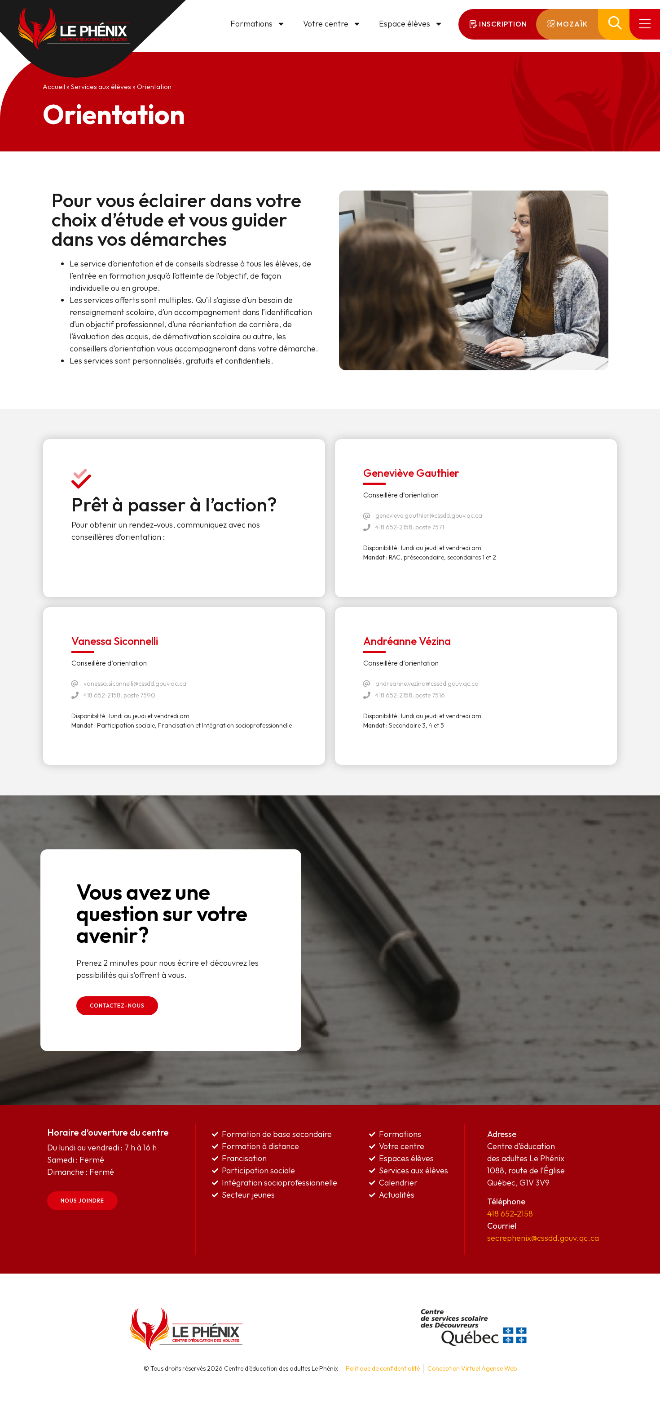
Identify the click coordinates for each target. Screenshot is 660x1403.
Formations (251, 23)
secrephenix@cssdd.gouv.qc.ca (543, 1238)
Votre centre (325, 23)
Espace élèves (404, 23)
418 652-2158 (510, 1213)
